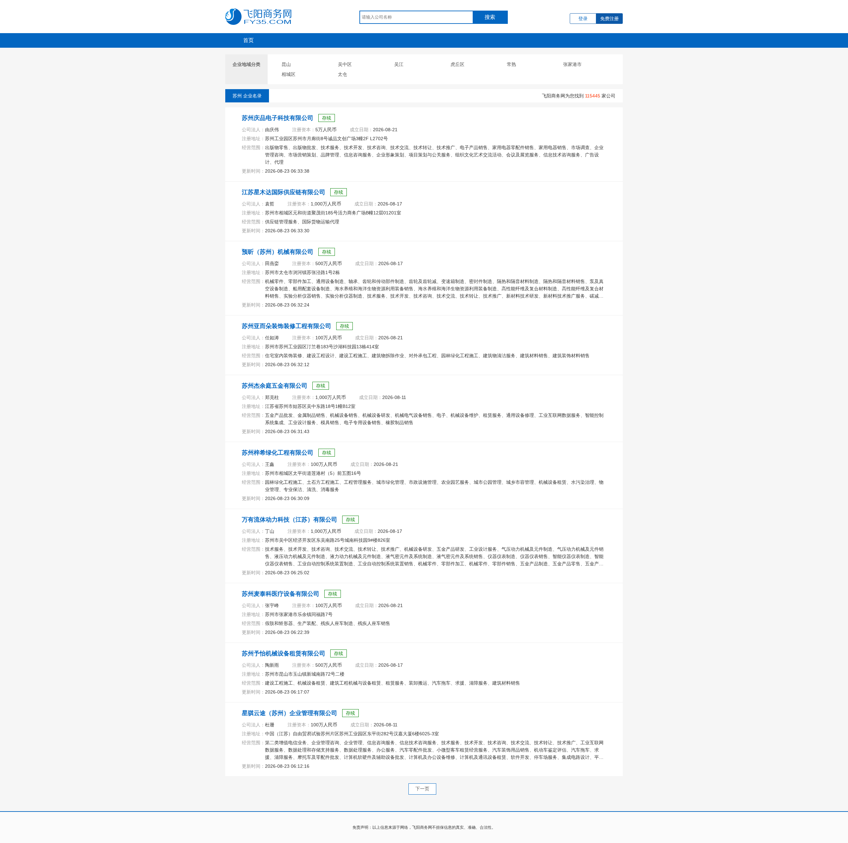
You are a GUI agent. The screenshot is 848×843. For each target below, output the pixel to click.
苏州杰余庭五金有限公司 (274, 385)
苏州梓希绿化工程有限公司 (277, 452)
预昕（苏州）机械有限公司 (277, 252)
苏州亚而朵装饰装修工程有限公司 (286, 326)
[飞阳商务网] (258, 11)
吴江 (398, 64)
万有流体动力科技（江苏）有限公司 (289, 519)
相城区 (288, 74)
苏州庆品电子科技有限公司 (277, 118)
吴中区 (345, 64)
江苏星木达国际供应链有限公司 (283, 192)
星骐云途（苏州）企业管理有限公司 (289, 713)
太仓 (342, 74)
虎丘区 (457, 64)
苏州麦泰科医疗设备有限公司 (280, 593)
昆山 (286, 64)
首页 (248, 40)
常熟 (511, 64)
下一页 (422, 788)
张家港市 (572, 64)
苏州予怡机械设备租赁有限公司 (283, 653)
